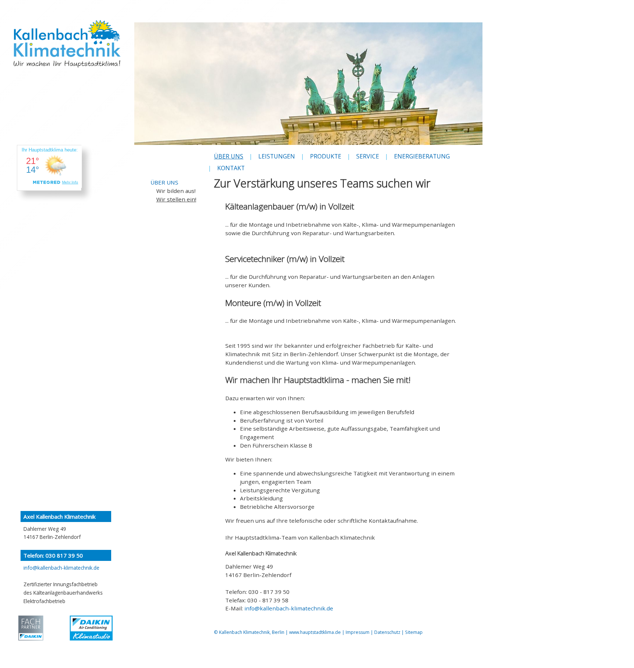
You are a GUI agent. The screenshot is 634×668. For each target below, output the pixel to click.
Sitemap (414, 632)
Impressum (357, 632)
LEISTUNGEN (276, 156)
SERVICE (367, 156)
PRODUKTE (325, 156)
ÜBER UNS (164, 182)
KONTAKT (231, 168)
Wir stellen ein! (176, 199)
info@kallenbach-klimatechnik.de (288, 608)
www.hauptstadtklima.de (315, 632)
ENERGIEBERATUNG (422, 156)
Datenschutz (387, 632)
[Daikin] (30, 628)
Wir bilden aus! (176, 190)
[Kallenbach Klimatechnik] (67, 59)
